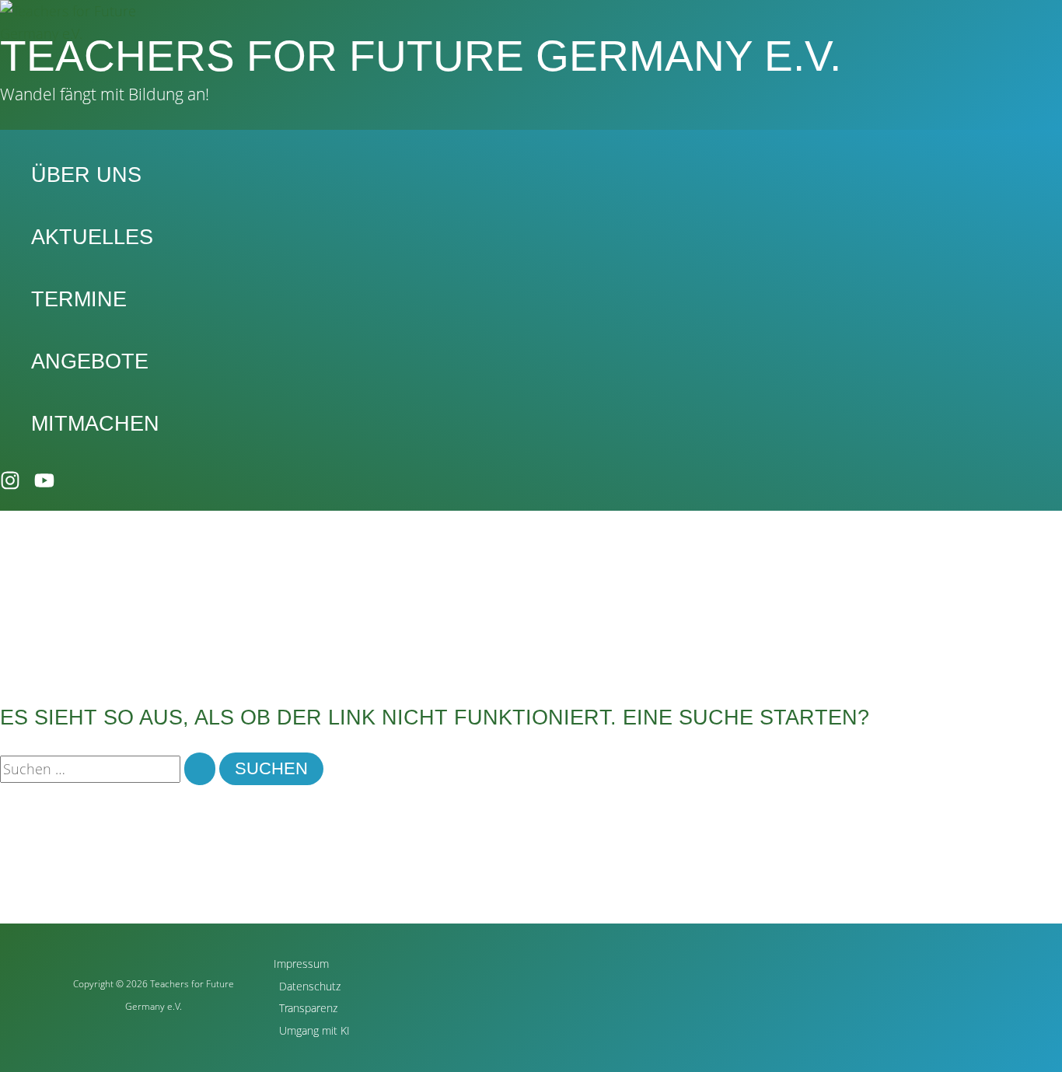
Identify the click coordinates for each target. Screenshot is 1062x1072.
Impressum (301, 963)
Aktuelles (92, 237)
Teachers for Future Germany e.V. (420, 56)
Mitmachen (95, 423)
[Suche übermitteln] (199, 768)
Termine (79, 299)
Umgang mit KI (314, 1030)
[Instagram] (10, 485)
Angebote (89, 361)
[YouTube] (44, 485)
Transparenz (308, 1007)
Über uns (86, 175)
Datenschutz (310, 986)
